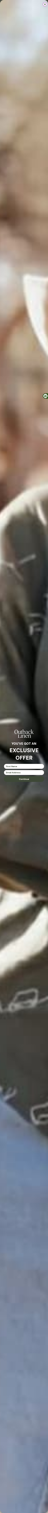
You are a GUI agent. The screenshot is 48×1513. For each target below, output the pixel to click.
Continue (24, 779)
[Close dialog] (45, 4)
